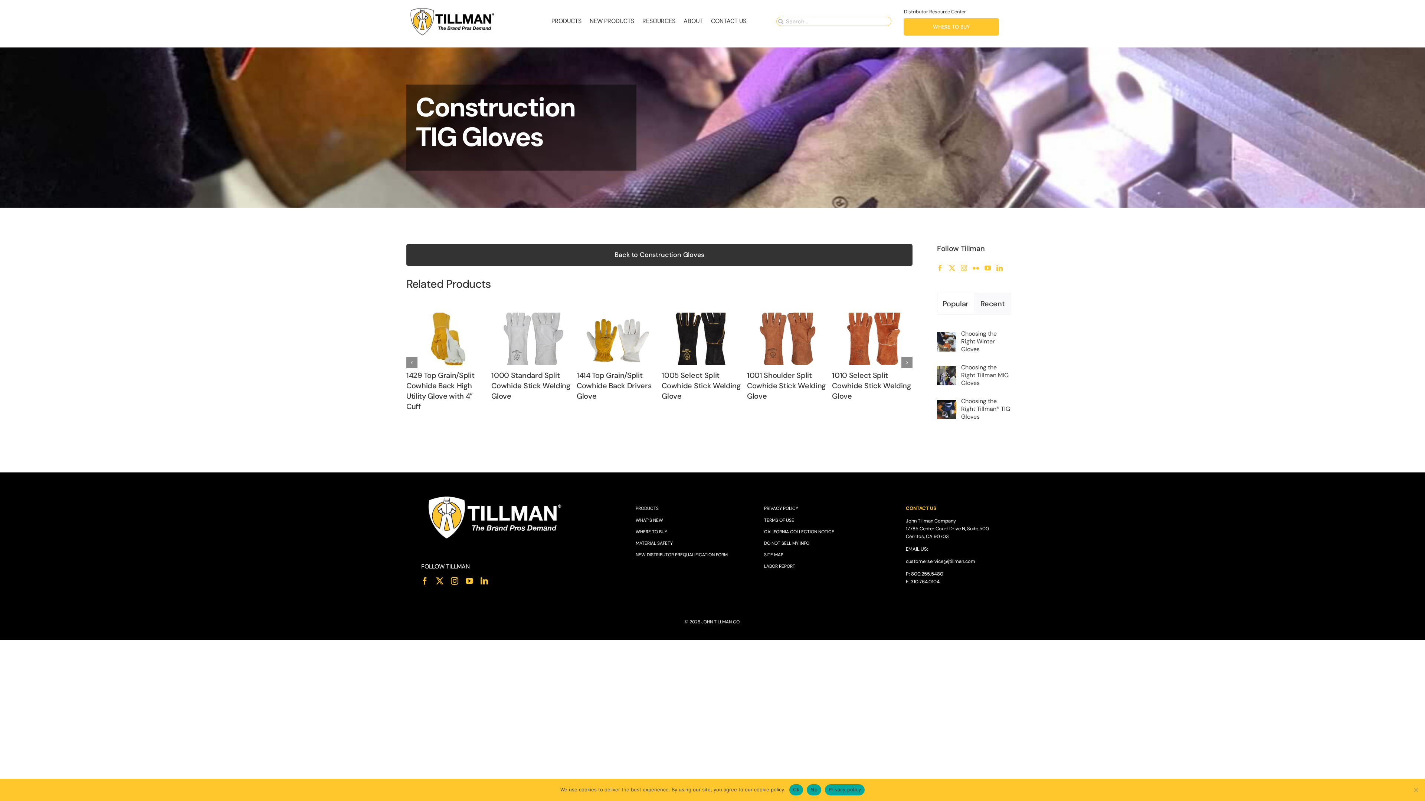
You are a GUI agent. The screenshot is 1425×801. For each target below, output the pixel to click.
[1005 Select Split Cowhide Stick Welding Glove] (702, 316)
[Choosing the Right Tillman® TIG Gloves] (946, 404)
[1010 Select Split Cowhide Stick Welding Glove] (872, 316)
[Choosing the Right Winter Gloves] (946, 337)
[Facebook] (940, 268)
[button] (411, 362)
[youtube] (469, 581)
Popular (956, 304)
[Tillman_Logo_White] (495, 497)
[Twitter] (952, 268)
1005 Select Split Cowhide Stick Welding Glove (701, 385)
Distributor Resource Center (935, 12)
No (814, 789)
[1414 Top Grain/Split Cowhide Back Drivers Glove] (617, 316)
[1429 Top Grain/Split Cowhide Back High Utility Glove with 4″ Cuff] (446, 316)
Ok (796, 789)
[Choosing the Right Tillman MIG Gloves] (946, 371)
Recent (992, 304)
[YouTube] (988, 268)
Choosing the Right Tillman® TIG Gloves (985, 409)
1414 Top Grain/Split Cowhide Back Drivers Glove (614, 385)
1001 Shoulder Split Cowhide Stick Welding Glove (786, 385)
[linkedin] (484, 581)
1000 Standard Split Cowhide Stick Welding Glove (530, 385)
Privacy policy (845, 789)
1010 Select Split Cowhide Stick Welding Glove (871, 385)
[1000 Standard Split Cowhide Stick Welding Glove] (531, 316)
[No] (1415, 790)
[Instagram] (964, 268)
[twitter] (439, 581)
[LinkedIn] (999, 268)
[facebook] (425, 581)
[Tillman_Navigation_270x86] (452, 9)
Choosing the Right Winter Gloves (979, 341)
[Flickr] (976, 268)
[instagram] (454, 581)
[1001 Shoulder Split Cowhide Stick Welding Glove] (787, 316)
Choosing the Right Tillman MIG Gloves (985, 375)
